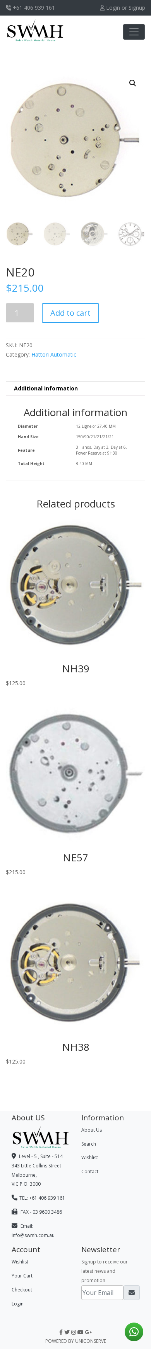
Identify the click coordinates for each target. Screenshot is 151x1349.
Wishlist (89, 1157)
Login (18, 1303)
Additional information (46, 388)
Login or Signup (125, 7)
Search (88, 1144)
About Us (91, 1130)
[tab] (75, 388)
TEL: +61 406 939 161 (42, 1198)
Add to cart (70, 313)
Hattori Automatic (53, 354)
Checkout (22, 1289)
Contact (89, 1171)
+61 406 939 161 (33, 7)
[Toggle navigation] (134, 32)
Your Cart (22, 1275)
